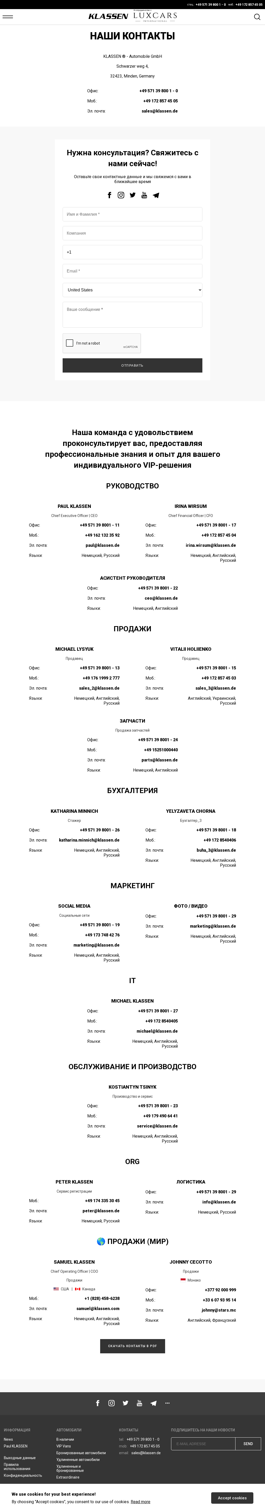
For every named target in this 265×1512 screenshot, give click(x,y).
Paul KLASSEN (15, 1446)
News (8, 1439)
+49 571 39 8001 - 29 (216, 916)
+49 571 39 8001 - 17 (216, 525)
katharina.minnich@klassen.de (89, 840)
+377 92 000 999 (220, 1289)
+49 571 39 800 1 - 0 (158, 90)
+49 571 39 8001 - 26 (100, 830)
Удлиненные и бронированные (70, 1468)
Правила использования (17, 1466)
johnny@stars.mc (219, 1310)
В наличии (65, 1439)
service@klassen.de (157, 1126)
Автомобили (69, 1430)
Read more (140, 1501)
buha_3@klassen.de (216, 850)
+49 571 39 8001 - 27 (158, 1011)
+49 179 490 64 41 (160, 1116)
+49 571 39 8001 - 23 (158, 1105)
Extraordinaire (67, 1477)
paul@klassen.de (103, 545)
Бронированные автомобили (81, 1453)
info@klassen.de (219, 1202)
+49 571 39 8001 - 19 (100, 924)
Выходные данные (20, 1458)
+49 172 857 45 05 (160, 101)
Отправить (132, 365)
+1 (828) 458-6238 (102, 1298)
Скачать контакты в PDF (132, 1346)
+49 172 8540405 (161, 1021)
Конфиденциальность (23, 1475)
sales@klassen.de (160, 111)
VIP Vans (63, 1446)
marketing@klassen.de (96, 945)
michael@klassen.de (157, 1031)
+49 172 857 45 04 (219, 535)
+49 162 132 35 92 (102, 535)
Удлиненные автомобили (78, 1460)
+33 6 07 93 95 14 (219, 1300)
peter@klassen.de (101, 1210)
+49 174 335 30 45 (102, 1200)
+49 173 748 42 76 (102, 935)
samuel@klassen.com (98, 1308)
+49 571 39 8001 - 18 (216, 830)
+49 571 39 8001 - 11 (100, 525)
